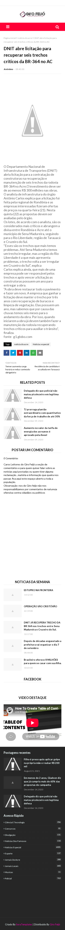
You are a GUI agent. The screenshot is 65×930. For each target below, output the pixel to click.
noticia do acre (25, 38)
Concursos (32, 828)
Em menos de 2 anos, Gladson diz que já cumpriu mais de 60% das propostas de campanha (42, 781)
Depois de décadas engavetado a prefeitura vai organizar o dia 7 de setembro (42, 644)
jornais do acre (32, 859)
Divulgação (32, 834)
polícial (32, 878)
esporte (32, 853)
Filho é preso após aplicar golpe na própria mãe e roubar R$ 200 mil (42, 763)
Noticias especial (41, 344)
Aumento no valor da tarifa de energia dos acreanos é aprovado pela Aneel (41, 431)
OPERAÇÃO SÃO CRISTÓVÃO (40, 606)
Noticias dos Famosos (32, 841)
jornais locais (32, 866)
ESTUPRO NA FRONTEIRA (38, 590)
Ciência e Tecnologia (32, 822)
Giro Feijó (55, 924)
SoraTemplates (24, 924)
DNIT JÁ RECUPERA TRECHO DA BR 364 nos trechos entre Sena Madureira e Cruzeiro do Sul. (42, 626)
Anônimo (8, 69)
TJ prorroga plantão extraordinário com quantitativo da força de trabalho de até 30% (42, 413)
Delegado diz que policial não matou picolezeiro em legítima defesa (41, 394)
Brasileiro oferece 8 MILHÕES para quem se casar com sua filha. (42, 661)
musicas (32, 872)
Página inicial (10, 38)
